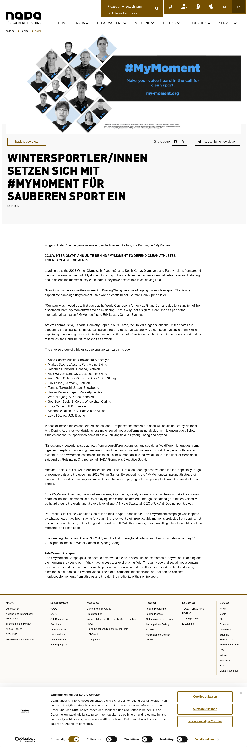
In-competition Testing (157, 624)
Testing (169, 23)
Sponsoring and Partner (18, 623)
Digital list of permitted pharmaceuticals (107, 629)
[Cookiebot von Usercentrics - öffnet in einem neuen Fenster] (25, 739)
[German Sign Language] (211, 7)
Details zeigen (204, 739)
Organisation (12, 608)
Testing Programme (156, 608)
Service (226, 23)
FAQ (222, 650)
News (223, 608)
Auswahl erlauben (205, 709)
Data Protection (58, 639)
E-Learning (188, 623)
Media (223, 614)
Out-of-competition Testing (159, 619)
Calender (224, 624)
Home (63, 23)
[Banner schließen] (241, 692)
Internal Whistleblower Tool (20, 639)
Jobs (222, 665)
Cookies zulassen (205, 696)
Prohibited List (94, 614)
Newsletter (225, 660)
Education (197, 23)
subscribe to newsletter (220, 141)
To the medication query (124, 13)
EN (239, 6)
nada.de (10, 31)
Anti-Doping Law (59, 619)
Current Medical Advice (99, 608)
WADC (54, 608)
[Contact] (170, 7)
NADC (53, 614)
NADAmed (92, 634)
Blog (222, 619)
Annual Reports (14, 629)
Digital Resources (229, 670)
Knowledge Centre (229, 644)
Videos (223, 655)
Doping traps (93, 639)
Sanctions (55, 624)
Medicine (143, 23)
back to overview (26, 141)
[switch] (111, 739)
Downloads (226, 629)
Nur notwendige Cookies (205, 721)
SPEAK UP (11, 634)
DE (225, 6)
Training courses (191, 618)
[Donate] (184, 7)
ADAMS (150, 629)
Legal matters (110, 23)
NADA (80, 23)
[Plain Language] (198, 7)
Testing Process (154, 614)
